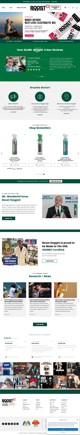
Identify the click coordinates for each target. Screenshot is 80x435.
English (65, 7)
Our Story (24, 402)
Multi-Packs (38, 406)
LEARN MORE (50, 261)
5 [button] (43, 76)
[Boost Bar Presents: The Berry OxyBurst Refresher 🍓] (20, 382)
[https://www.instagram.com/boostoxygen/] (9, 424)
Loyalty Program (53, 410)
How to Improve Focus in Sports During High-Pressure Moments (13, 300)
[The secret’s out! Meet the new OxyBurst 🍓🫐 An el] (46, 368)
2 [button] (38, 76)
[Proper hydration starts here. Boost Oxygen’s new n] (60, 382)
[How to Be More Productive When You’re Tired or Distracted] (40, 290)
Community (63, 410)
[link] (16, 357)
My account (52, 402)
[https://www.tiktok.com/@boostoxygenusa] (17, 424)
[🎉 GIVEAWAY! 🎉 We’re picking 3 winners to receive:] (6, 368)
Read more (7, 314)
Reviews (24, 406)
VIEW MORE (40, 324)
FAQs (51, 404)
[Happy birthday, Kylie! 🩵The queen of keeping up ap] (46, 382)
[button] (77, 419)
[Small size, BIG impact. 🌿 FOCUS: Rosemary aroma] (33, 368)
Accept (63, 429)
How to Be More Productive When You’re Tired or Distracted (39, 300)
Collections (38, 402)
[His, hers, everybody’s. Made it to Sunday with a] (73, 368)
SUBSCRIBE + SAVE (53, 1)
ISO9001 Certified (26, 409)
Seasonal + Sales (39, 407)
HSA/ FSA (51, 412)
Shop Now (40, 114)
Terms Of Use (39, 433)
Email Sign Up (64, 409)
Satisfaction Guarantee (54, 409)
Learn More (13, 112)
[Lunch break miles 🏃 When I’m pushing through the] (6, 382)
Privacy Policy (63, 432)
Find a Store (67, 113)
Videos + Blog (25, 407)
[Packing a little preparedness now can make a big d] (33, 382)
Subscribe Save (55, 7)
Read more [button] (15, 351)
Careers (62, 407)
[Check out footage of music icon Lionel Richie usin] (73, 382)
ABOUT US (8, 218)
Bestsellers (38, 404)
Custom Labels (64, 406)
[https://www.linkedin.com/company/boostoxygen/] (12, 424)
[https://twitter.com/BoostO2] (6, 424)
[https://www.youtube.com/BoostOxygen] (15, 424)
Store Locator (64, 402)
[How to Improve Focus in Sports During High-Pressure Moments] (14, 290)
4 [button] (41, 76)
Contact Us (63, 412)
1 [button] (36, 76)
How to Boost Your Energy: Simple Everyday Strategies (65, 300)
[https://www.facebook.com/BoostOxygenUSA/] (3, 424)
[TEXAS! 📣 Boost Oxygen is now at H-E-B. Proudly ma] (20, 368)
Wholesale (63, 404)
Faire (37, 409)
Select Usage (52, 406)
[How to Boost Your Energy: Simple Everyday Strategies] (65, 290)
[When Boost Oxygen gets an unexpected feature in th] (60, 368)
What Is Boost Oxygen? (54, 407)
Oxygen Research (26, 404)
